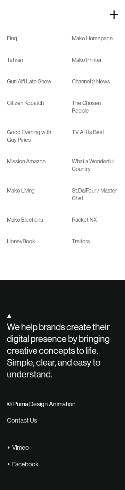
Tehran (15, 60)
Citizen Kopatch (25, 103)
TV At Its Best (88, 132)
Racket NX (84, 220)
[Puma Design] (20, 15)
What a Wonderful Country (93, 165)
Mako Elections (25, 220)
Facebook (25, 464)
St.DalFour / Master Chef (94, 194)
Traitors (81, 241)
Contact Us (22, 420)
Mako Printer (87, 60)
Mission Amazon (26, 161)
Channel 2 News (91, 81)
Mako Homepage (92, 38)
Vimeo (20, 447)
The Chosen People (86, 107)
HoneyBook (21, 241)
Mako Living (21, 190)
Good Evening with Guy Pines (29, 136)
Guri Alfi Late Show (29, 81)
